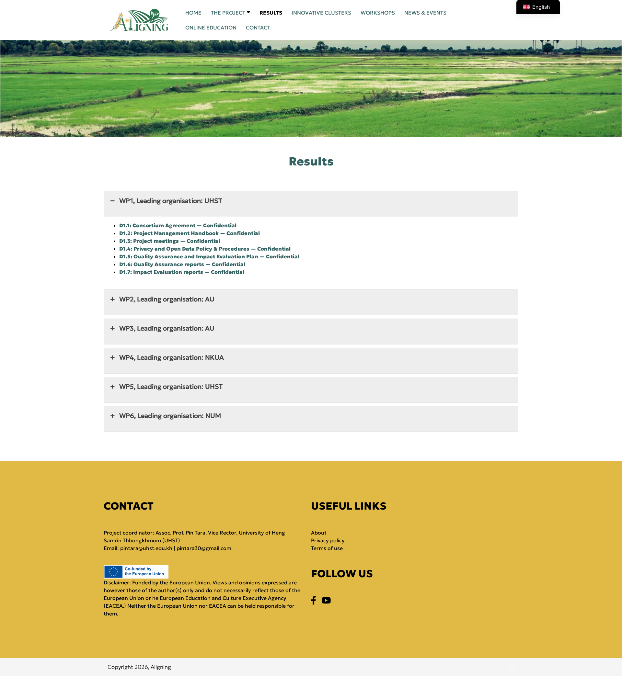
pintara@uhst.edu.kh (146, 548)
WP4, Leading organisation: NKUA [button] (171, 357)
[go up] (512, 666)
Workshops (378, 12)
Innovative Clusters (321, 12)
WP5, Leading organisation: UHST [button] (171, 386)
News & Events (425, 12)
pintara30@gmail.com (204, 548)
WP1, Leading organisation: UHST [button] (170, 201)
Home (193, 12)
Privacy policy (328, 540)
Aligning (161, 666)
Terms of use (327, 548)
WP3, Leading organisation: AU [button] (166, 328)
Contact (258, 27)
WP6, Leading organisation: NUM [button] (170, 415)
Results (270, 12)
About (319, 532)
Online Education (210, 27)
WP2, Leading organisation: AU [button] (166, 299)
